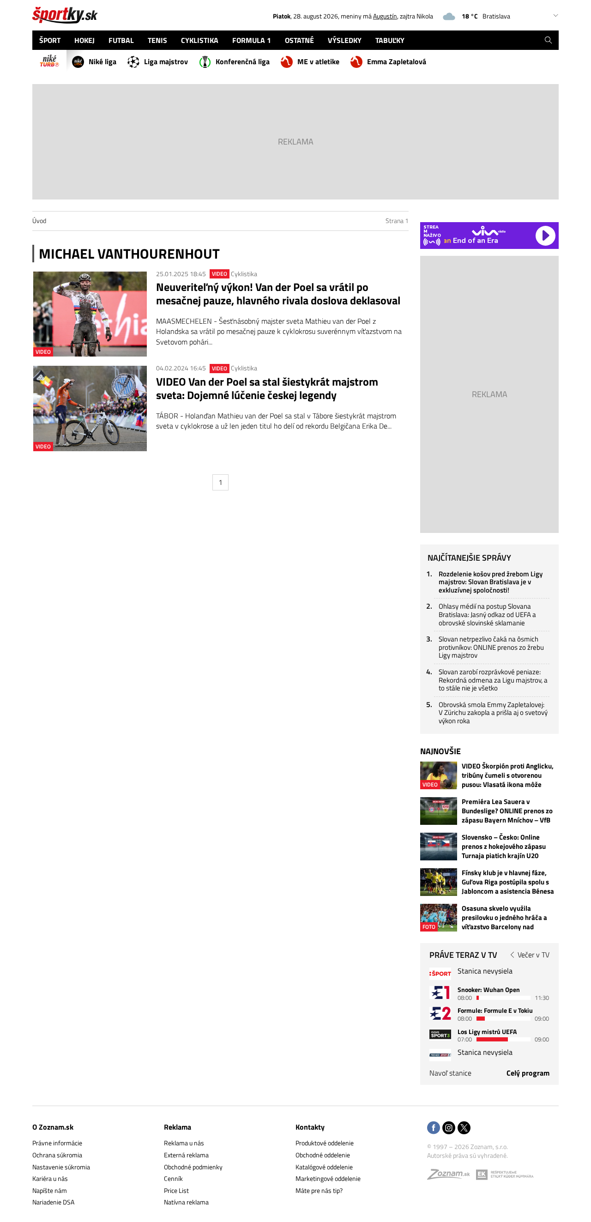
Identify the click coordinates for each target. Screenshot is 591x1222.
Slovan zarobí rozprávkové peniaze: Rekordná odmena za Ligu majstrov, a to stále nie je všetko (493, 679)
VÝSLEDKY (345, 40)
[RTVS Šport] (440, 974)
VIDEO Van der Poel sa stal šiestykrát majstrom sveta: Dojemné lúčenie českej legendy (267, 388)
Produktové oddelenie (325, 1143)
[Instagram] (448, 1128)
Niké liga (102, 61)
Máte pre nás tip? (319, 1190)
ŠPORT (49, 40)
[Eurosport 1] (440, 992)
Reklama (177, 1126)
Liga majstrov (166, 61)
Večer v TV (533, 954)
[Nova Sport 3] (440, 1034)
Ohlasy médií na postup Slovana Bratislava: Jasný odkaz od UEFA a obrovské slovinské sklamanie (487, 614)
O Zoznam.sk (52, 1126)
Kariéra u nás (50, 1178)
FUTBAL (121, 40)
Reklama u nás (184, 1143)
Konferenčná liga (243, 61)
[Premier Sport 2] (440, 1055)
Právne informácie (57, 1143)
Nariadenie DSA (53, 1202)
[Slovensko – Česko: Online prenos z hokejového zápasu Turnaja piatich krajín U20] (438, 846)
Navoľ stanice (450, 1072)
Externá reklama (186, 1155)
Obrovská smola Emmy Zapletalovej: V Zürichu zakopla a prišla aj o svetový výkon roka (493, 712)
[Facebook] (433, 1128)
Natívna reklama (186, 1202)
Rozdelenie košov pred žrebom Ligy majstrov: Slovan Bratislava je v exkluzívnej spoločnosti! (491, 582)
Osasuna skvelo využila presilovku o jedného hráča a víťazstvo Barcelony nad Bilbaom (504, 918)
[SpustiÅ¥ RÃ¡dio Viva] (489, 231)
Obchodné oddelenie (323, 1155)
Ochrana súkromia (57, 1155)
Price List (176, 1190)
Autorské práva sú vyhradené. (467, 1155)
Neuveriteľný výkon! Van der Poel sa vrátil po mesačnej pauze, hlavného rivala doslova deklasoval (278, 293)
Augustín (385, 16)
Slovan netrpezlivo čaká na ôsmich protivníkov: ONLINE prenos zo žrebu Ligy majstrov (491, 647)
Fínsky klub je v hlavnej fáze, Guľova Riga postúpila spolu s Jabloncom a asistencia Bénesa (508, 882)
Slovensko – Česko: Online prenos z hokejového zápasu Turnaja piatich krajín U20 (504, 846)
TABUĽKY (389, 40)
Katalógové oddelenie (324, 1167)
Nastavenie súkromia (61, 1167)
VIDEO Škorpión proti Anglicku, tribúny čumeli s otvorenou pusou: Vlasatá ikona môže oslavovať (508, 775)
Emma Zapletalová (396, 61)
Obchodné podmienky (193, 1167)
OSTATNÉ (299, 40)
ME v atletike (318, 61)
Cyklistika (244, 273)
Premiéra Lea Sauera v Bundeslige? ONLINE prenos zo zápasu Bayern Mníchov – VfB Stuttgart (507, 811)
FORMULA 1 (251, 40)
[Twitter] (464, 1128)
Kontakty (310, 1126)
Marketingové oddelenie (328, 1178)
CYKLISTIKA (199, 40)
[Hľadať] (548, 40)
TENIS (157, 40)
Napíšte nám (49, 1190)
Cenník (173, 1178)
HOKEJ (84, 40)
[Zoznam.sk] (451, 1176)
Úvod (39, 220)
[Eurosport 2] (440, 1013)
